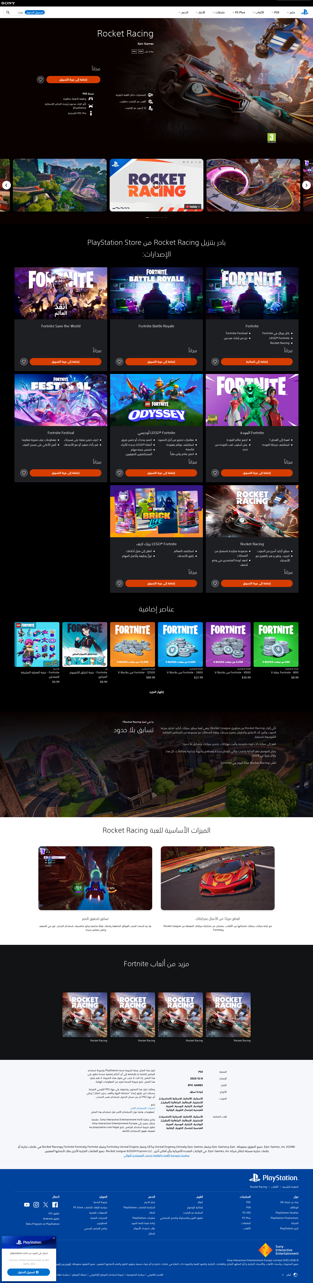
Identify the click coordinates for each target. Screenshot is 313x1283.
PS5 (248, 1202)
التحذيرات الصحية (98, 1218)
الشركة (295, 1223)
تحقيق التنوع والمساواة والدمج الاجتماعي (181, 1218)
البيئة (200, 1202)
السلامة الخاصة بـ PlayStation (139, 1207)
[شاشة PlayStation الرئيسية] (304, 12)
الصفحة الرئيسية (290, 1186)
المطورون (102, 1223)
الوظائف (294, 1207)
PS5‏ (276, 12)
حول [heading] (296, 1197)
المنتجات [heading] (245, 1197)
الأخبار (202, 12)
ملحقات (220, 12)
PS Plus (240, 12)
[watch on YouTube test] (192, 206)
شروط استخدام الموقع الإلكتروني (106, 1274)
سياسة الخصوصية (136, 1274)
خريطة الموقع (79, 1274)
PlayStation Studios (287, 1212)
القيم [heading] (200, 1197)
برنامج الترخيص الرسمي (95, 1228)
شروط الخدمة (100, 1202)
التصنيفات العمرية (98, 1212)
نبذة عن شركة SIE (289, 1202)
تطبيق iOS (53, 1213)
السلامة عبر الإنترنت (193, 1212)
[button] (156, 185)
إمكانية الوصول (195, 1207)
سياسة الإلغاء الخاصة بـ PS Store (90, 1207)
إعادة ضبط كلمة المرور (143, 1223)
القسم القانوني (155, 1274)
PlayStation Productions (285, 1218)
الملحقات (246, 1223)
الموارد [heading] (103, 1197)
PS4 (248, 1207)
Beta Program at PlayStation (42, 1223)
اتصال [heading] (55, 1197)
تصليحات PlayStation (144, 1218)
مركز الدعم (149, 1202)
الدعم (184, 12)
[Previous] (6, 185)
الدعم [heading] (151, 1197)
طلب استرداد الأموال (144, 1228)
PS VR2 (247, 1212)
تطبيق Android (51, 1218)
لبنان (288, 1274)
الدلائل (151, 1233)
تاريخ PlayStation (289, 1228)
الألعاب (259, 12)
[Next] (306, 185)
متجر (292, 12)
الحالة (152, 1212)
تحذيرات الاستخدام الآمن (142, 1108)
